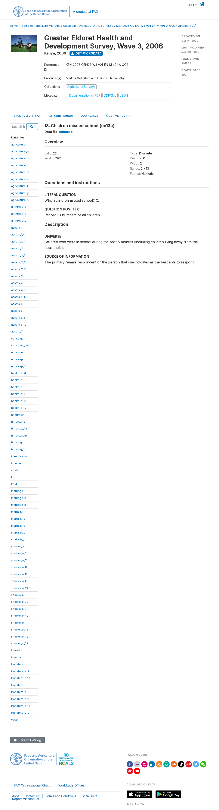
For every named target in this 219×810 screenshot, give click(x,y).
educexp (17, 359)
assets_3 (17, 276)
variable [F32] (187, 25)
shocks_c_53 (19, 643)
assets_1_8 (18, 234)
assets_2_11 (18, 269)
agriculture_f (19, 186)
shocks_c (17, 622)
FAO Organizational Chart (32, 785)
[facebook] (130, 764)
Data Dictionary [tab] (61, 116)
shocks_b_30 (19, 601)
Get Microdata (88, 53)
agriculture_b (20, 158)
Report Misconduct (25, 799)
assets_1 (16, 227)
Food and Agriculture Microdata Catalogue (49, 25)
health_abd (18, 373)
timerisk (16, 657)
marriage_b (18, 504)
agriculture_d (20, 172)
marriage (17, 490)
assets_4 (17, 283)
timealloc (17, 650)
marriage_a (18, 498)
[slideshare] (166, 764)
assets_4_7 (18, 290)
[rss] (159, 764)
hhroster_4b (19, 435)
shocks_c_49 (19, 636)
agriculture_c (20, 165)
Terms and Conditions (60, 796)
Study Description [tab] (27, 115)
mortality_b (18, 525)
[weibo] (130, 770)
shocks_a (17, 546)
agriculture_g (20, 193)
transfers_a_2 (20, 671)
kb (12, 477)
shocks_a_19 (19, 581)
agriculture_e (20, 179)
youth (15, 719)
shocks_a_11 (19, 567)
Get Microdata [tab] (119, 115)
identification (19, 456)
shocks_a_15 (19, 574)
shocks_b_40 (19, 615)
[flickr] (137, 764)
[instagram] (144, 764)
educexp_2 (18, 366)
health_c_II (18, 393)
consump (17, 338)
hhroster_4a (19, 428)
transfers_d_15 (20, 705)
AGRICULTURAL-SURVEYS (96, 25)
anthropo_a (18, 206)
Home (14, 25)
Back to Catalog (29, 740)
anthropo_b (18, 213)
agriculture (18, 144)
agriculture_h (20, 199)
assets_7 (17, 331)
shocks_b (17, 595)
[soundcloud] (174, 764)
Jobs (15, 796)
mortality (16, 511)
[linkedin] (152, 764)
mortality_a (18, 518)
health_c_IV (18, 407)
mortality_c (18, 532)
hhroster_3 (18, 421)
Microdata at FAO (85, 12)
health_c (16, 380)
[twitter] (196, 764)
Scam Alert (89, 796)
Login (191, 4)
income (16, 463)
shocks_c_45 (19, 629)
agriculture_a (20, 151)
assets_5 (17, 304)
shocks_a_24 (19, 588)
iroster (15, 470)
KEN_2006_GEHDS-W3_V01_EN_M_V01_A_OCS (145, 25)
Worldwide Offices (71, 785)
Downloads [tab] (89, 115)
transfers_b (18, 685)
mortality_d (18, 539)
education (18, 352)
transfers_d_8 (20, 699)
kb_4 (14, 484)
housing (16, 442)
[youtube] (137, 770)
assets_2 (17, 248)
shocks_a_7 (19, 560)
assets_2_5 (18, 262)
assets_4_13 (19, 296)
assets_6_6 (18, 317)
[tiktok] (181, 764)
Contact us (32, 796)
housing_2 (18, 449)
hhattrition (18, 414)
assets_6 (17, 310)
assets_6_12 (18, 324)
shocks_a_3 (19, 553)
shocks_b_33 (19, 608)
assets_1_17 (18, 241)
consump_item (20, 345)
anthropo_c (18, 220)
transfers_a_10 (20, 678)
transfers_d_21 (20, 712)
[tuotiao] (188, 764)
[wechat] (203, 764)
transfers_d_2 (20, 692)
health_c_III (18, 401)
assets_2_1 (18, 255)
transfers (17, 664)
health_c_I (17, 387)
